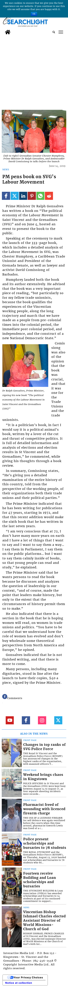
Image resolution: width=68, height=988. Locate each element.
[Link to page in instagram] (42, 720)
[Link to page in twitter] (15, 196)
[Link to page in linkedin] (23, 196)
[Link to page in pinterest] (32, 196)
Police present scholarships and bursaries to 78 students (44, 843)
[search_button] (53, 32)
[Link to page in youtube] (10, 720)
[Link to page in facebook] (6, 196)
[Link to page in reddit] (49, 196)
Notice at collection (18, 982)
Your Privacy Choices (28, 977)
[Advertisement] (34, 71)
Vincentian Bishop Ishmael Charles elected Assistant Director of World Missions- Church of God (44, 920)
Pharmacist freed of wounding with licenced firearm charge (44, 809)
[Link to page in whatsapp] (40, 196)
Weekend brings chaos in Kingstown (43, 777)
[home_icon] (7, 32)
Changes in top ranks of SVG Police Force (44, 747)
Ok (34, 14)
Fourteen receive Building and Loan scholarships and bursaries (39, 879)
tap (61, 32)
